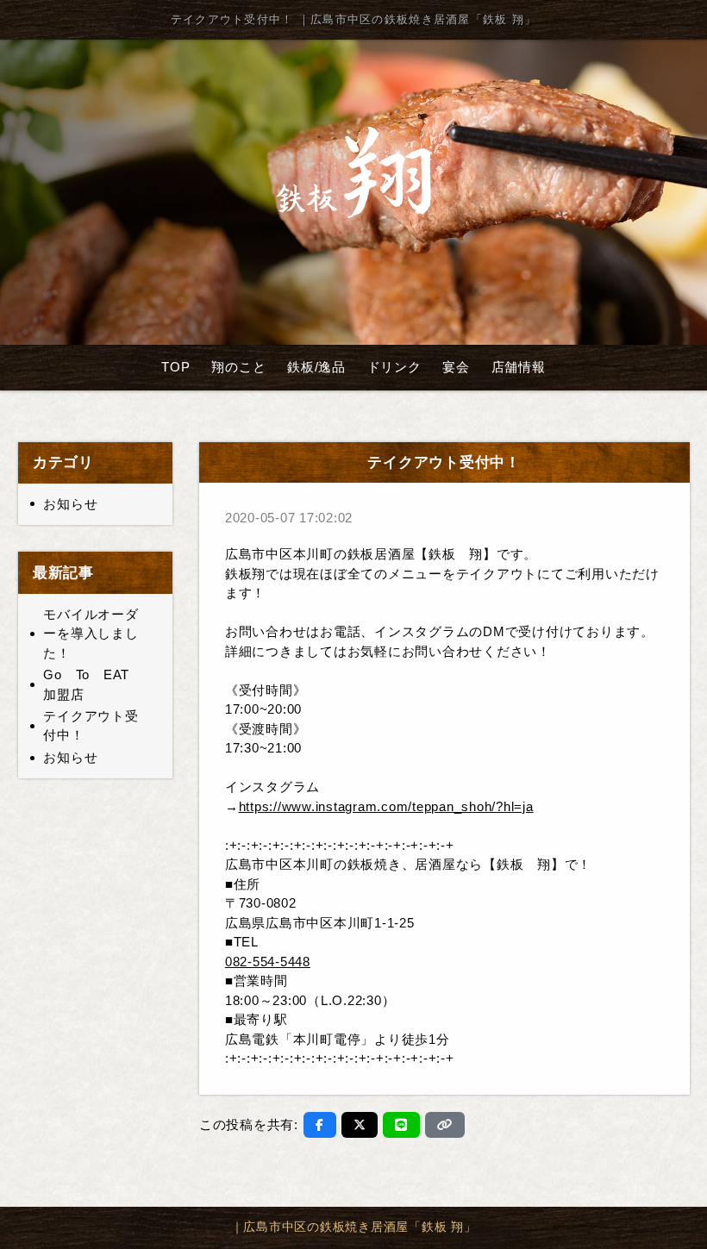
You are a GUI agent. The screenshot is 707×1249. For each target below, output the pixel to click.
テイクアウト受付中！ (90, 726)
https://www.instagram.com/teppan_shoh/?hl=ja (386, 806)
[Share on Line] (401, 1125)
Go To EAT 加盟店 (93, 684)
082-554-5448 (267, 961)
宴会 (456, 366)
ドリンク (394, 366)
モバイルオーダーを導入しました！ (90, 633)
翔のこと (238, 366)
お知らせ (70, 503)
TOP (175, 366)
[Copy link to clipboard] (445, 1125)
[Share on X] (360, 1125)
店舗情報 (518, 366)
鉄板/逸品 (316, 366)
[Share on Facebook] (319, 1125)
